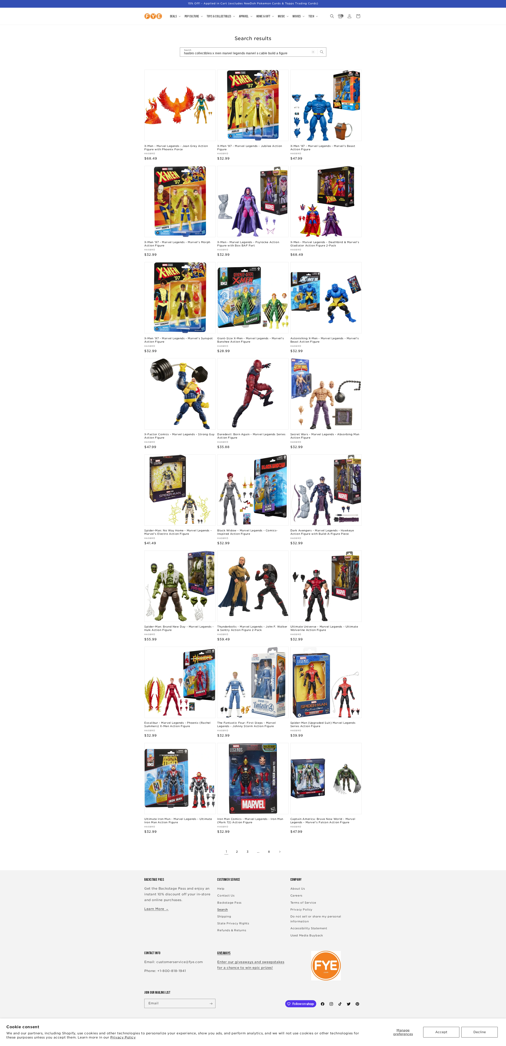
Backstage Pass (229, 902)
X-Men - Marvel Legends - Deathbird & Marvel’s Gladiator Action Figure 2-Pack (324, 244)
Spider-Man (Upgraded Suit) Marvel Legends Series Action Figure (323, 724)
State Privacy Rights (233, 923)
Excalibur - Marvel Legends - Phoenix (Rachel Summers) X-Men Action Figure (177, 724)
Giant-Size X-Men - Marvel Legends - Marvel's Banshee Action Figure (250, 340)
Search (222, 909)
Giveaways (223, 953)
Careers (296, 895)
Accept (441, 1032)
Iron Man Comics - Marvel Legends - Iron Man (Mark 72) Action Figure (250, 821)
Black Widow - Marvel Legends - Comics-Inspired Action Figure (247, 532)
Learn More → (156, 909)
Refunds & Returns (231, 930)
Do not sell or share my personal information (315, 919)
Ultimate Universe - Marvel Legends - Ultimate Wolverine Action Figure (324, 628)
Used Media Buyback (306, 935)
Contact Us (225, 895)
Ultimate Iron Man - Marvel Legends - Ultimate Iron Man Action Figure (178, 821)
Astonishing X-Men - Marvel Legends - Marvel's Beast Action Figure (324, 340)
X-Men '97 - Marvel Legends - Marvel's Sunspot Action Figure (178, 340)
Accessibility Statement (308, 928)
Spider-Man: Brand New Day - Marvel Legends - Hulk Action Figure (179, 628)
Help (220, 888)
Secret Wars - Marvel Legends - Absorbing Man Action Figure (324, 436)
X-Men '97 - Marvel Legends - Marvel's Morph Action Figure (177, 244)
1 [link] (226, 851)
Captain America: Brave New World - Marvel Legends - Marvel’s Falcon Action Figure (322, 821)
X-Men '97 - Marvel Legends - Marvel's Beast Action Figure (322, 147)
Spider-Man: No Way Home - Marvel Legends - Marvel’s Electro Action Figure (178, 532)
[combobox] (253, 52)
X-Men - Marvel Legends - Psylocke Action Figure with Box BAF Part (248, 244)
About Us (297, 888)
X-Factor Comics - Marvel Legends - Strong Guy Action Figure (179, 436)
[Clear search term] (313, 52)
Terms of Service (303, 902)
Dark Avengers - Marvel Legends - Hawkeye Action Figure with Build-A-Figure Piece (322, 532)
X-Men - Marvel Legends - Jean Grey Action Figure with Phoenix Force (176, 147)
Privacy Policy (123, 1037)
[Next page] (279, 851)
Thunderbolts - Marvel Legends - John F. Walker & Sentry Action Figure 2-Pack (252, 628)
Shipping (224, 916)
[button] (175, 16)
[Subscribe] (211, 1003)
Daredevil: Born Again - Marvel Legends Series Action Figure (251, 436)
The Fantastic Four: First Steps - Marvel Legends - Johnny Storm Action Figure (246, 724)
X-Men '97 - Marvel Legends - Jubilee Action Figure (249, 147)
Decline (479, 1032)
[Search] (321, 52)
